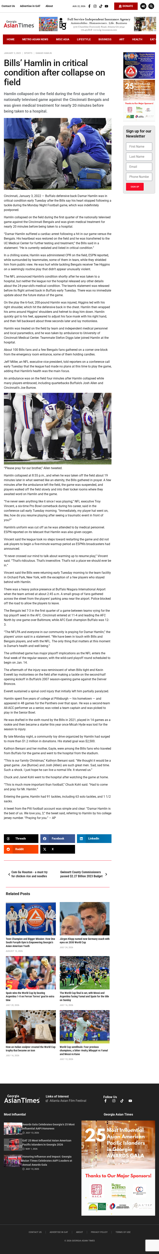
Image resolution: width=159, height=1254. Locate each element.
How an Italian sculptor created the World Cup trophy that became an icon (30, 1048)
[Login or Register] (143, 6)
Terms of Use (123, 1232)
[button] (151, 6)
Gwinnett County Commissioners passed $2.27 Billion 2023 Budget (81, 874)
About (49, 6)
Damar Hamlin (44, 53)
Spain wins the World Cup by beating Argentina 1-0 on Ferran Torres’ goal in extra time (30, 996)
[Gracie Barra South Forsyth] (139, 77)
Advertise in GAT (30, 6)
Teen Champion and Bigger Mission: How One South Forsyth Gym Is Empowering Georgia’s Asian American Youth (30, 942)
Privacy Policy (99, 1232)
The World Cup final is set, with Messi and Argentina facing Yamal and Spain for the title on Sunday (84, 996)
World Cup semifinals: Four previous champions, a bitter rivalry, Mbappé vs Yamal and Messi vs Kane (84, 1050)
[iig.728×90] (97, 30)
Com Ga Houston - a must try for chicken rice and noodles (29, 874)
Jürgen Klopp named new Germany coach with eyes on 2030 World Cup (85, 940)
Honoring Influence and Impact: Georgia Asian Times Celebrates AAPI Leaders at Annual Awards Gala (47, 1160)
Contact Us (8, 6)
